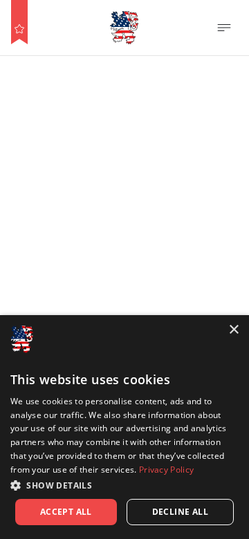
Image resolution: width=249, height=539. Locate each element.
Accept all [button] (66, 512)
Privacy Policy (166, 469)
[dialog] (124, 427)
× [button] (233, 330)
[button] (124, 485)
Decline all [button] (180, 512)
